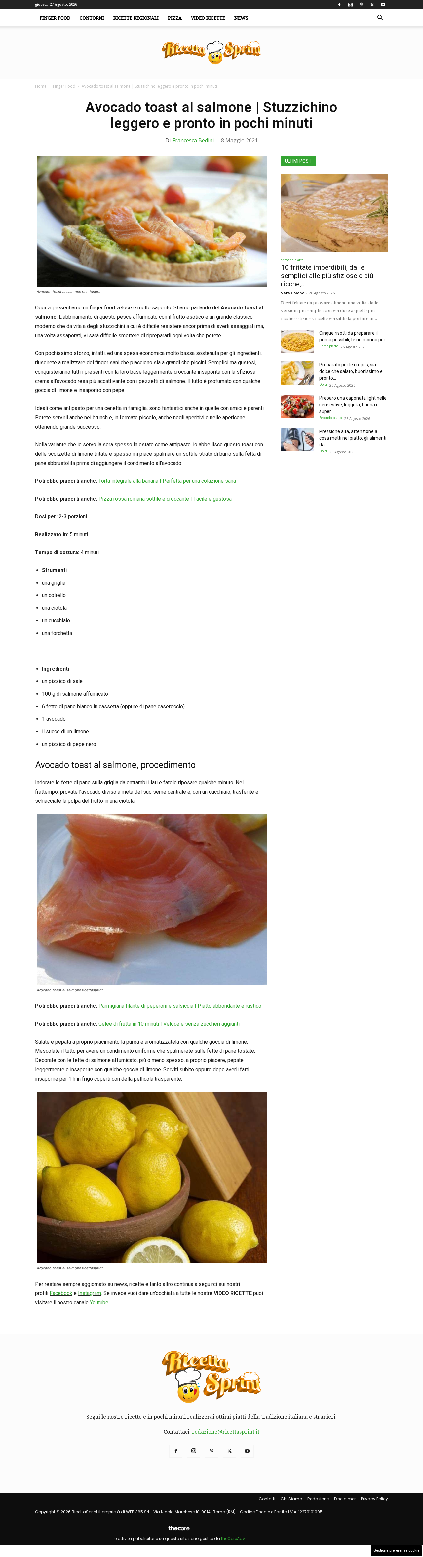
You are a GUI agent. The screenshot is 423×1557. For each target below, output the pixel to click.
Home (41, 86)
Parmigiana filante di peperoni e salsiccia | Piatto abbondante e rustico (179, 1006)
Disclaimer (345, 1499)
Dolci (323, 384)
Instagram (89, 1293)
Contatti (267, 1499)
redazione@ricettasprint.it (225, 1432)
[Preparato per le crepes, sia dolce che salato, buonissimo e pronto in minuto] (297, 373)
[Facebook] (339, 4)
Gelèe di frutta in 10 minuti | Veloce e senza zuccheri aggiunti (169, 1024)
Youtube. (99, 1302)
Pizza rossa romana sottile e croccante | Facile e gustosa (165, 499)
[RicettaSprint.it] (211, 53)
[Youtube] (383, 4)
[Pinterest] (361, 4)
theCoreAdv (233, 1538)
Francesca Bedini (193, 140)
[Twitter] (372, 4)
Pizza (175, 17)
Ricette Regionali (136, 17)
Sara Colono (292, 292)
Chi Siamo (291, 1499)
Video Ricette (208, 17)
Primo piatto (328, 346)
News (241, 17)
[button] (380, 18)
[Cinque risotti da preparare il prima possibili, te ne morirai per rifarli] (297, 341)
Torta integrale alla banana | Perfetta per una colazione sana (167, 481)
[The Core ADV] (179, 1531)
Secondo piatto (292, 260)
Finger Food (55, 17)
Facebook (61, 1293)
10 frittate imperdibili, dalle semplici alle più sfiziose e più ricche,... (327, 276)
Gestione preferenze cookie (396, 1550)
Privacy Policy (374, 1499)
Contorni (92, 17)
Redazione (318, 1499)
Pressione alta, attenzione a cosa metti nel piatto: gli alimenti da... (352, 438)
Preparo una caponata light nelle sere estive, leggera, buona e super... (353, 404)
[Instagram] (350, 4)
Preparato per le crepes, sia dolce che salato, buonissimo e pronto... (351, 371)
